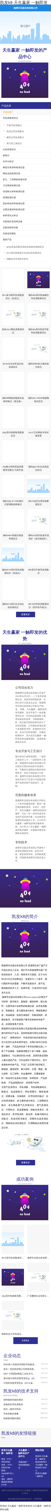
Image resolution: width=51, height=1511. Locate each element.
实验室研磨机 (9, 233)
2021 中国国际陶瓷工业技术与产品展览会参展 (25, 1373)
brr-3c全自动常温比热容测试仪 (13, 365)
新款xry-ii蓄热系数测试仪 (13, 331)
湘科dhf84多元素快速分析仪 (38, 365)
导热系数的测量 (11, 1413)
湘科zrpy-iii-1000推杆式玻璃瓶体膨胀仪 (13, 502)
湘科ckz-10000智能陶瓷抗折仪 (38, 399)
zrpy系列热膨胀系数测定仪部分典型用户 (13, 1295)
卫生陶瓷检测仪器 (11, 185)
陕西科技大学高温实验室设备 (13, 1333)
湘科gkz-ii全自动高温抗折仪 (38, 468)
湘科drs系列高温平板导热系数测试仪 (38, 331)
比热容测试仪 (9, 149)
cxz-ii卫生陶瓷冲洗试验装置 (38, 434)
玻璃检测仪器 (9, 197)
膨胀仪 (6, 155)
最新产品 (7, 239)
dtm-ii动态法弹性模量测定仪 (38, 502)
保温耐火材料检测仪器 (14, 191)
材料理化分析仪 (10, 215)
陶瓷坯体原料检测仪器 (14, 167)
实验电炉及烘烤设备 (12, 221)
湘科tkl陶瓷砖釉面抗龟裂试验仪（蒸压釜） (13, 399)
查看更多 (25, 614)
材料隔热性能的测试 (13, 1399)
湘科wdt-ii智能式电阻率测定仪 (13, 537)
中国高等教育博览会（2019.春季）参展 (22, 1382)
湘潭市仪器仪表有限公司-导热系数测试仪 (38, 1257)
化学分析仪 (8, 161)
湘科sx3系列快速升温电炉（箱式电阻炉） (38, 537)
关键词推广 (8, 111)
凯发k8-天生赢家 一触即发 (41, 1457)
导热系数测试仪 (10, 117)
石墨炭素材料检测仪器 (14, 209)
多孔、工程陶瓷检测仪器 (15, 179)
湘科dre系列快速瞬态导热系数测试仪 (38, 296)
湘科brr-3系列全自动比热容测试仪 (13, 605)
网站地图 (12, 1498)
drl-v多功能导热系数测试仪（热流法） (13, 296)
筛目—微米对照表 (12, 1409)
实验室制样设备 (10, 227)
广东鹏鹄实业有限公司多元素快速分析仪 (38, 1295)
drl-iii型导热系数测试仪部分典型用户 (13, 1257)
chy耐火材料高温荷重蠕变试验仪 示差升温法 (13, 468)
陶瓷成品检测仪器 (11, 173)
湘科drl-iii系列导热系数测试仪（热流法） (13, 571)
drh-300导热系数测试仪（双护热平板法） (38, 605)
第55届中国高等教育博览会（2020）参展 (23, 1378)
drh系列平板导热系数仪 (38, 571)
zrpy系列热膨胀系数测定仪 (13, 434)
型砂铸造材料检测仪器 (14, 203)
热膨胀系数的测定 (12, 1418)
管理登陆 (38, 1498)
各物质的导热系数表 (13, 1404)
